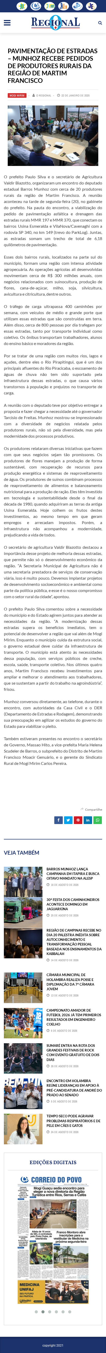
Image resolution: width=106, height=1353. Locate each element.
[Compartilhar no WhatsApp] (97, 820)
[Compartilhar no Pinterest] (78, 820)
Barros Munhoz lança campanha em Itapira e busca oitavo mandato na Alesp (73, 873)
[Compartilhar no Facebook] (58, 820)
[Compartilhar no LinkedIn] (88, 820)
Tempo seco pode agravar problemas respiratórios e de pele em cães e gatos (73, 1120)
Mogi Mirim (17, 95)
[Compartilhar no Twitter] (68, 820)
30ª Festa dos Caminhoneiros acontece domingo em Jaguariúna (73, 904)
